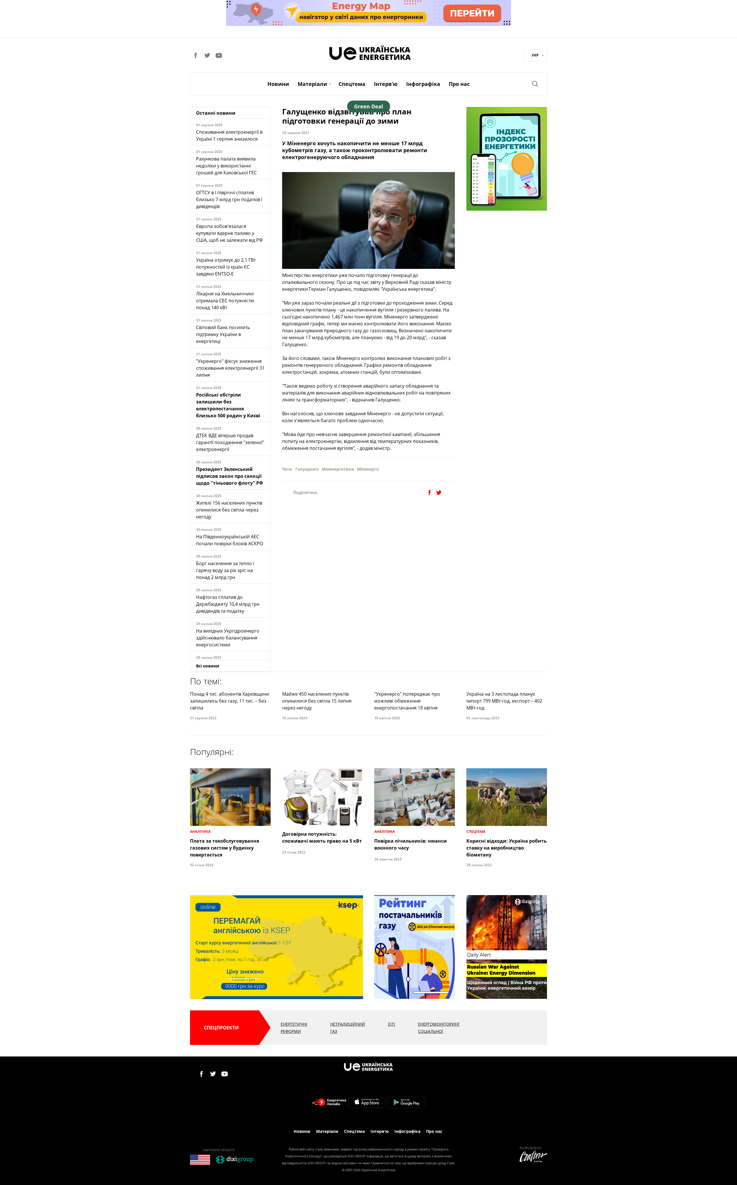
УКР (535, 55)
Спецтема (352, 83)
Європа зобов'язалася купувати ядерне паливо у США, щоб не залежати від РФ (229, 233)
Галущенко (307, 469)
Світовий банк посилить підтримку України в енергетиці (223, 334)
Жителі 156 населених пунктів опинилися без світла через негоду (229, 510)
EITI (391, 1024)
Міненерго (368, 469)
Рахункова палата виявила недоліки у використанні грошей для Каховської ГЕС (226, 166)
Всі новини (207, 666)
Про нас (459, 83)
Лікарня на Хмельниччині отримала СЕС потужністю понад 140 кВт (225, 300)
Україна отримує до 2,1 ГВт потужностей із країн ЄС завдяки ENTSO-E (226, 267)
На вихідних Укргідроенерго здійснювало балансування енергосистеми (227, 638)
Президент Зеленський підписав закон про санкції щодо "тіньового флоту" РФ (229, 476)
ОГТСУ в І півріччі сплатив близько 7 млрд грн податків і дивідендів (229, 199)
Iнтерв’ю (386, 83)
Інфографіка (423, 83)
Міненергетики (338, 469)
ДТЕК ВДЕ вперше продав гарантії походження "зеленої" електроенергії (230, 442)
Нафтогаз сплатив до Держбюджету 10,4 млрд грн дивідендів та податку (227, 604)
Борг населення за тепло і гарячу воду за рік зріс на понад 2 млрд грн (225, 570)
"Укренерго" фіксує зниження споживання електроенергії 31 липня (230, 368)
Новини (278, 83)
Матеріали (312, 83)
